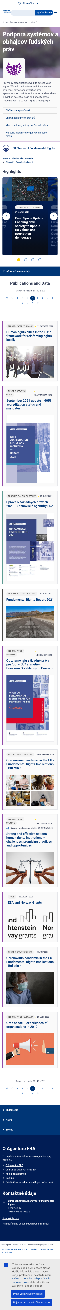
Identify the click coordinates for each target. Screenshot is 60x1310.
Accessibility (7, 1252)
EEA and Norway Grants (25, 902)
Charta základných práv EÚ (20, 117)
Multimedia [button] (12, 1110)
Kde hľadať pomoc (16, 1173)
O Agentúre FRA (14, 1165)
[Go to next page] (32, 303)
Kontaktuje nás (10, 1218)
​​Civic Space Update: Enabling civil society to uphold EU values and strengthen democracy (29, 227)
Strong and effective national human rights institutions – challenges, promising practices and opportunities (29, 839)
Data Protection (46, 1249)
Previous (6, 216)
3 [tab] (32, 259)
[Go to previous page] (12, 298)
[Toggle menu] (55, 12)
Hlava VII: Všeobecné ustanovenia (18, 158)
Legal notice (22, 1249)
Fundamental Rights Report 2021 (30, 599)
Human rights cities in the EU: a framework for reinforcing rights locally (29, 336)
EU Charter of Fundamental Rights (33, 148)
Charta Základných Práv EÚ (21, 1169)
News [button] (9, 1119)
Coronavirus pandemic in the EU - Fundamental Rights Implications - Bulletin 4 (30, 962)
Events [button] (9, 1129)
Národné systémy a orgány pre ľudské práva (26, 134)
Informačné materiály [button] (18, 271)
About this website (9, 1249)
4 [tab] (39, 259)
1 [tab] (18, 259)
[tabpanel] (30, 216)
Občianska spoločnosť (18, 110)
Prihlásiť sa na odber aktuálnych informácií (29, 1182)
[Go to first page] (7, 298)
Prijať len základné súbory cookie (31, 1302)
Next (54, 216)
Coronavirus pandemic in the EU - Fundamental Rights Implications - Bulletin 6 (30, 764)
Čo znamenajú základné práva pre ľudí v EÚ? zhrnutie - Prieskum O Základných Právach (29, 664)
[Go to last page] (37, 303)
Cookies (33, 1249)
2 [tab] (25, 259)
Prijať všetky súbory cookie (28, 1294)
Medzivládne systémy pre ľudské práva (27, 125)
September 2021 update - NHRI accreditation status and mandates (28, 404)
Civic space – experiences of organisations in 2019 (26, 1025)
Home (5, 22)
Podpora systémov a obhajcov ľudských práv (29, 22)
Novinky (10, 1178)
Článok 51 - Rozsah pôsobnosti (19, 162)
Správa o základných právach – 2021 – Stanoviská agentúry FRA (29, 504)
